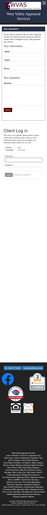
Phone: (7, 68)
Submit (8, 110)
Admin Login (26, 505)
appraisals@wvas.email (33, 368)
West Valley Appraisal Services (23, 16)
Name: (7, 51)
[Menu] (44, 3)
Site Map (42, 505)
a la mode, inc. (17, 505)
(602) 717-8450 (14, 368)
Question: (8, 83)
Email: (7, 60)
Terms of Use (35, 505)
